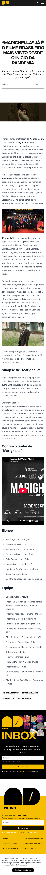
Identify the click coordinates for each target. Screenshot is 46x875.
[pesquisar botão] (38, 2)
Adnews (5, 84)
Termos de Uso (24, 771)
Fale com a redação (10, 848)
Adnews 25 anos (10, 843)
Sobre (5, 838)
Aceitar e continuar (23, 870)
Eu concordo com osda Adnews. (21, 771)
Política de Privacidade (34, 843)
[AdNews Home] (5, 3)
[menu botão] (42, 3)
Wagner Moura (36, 139)
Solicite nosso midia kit (34, 838)
